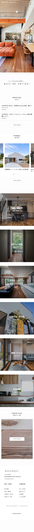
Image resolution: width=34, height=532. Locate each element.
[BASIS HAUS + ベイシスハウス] (9, 2)
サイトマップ (24, 506)
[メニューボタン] (31, 2)
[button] (13, 174)
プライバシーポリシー (12, 506)
